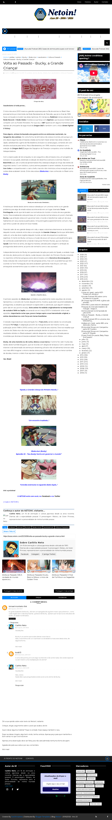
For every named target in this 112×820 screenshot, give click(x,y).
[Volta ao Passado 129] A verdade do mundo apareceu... (12, 577)
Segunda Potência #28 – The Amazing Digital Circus (90, 153)
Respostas (14, 623)
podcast (92, 775)
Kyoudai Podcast (85, 782)
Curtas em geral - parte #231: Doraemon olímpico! (92, 293)
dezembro (86, 281)
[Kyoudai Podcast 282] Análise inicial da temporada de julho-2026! (97, 208)
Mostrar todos (106, 184)
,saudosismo (55, 73)
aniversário (82, 804)
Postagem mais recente (13, 591)
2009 (82, 366)
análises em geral (85, 789)
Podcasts (21, 37)
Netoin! (58, 817)
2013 (82, 357)
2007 (82, 371)
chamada (81, 775)
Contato (105, 2)
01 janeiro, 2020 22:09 (23, 668)
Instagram (35, 554)
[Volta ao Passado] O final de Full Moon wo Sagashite (63, 576)
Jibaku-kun (32, 57)
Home (5, 57)
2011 (82, 362)
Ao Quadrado (85, 150)
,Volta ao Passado (66, 73)
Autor (96, 2)
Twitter (57, 496)
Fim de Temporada (85, 793)
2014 (82, 355)
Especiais (75, 37)
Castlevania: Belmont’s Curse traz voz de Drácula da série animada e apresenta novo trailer (93, 144)
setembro (86, 288)
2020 (82, 268)
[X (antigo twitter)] (11, 2)
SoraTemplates (17, 817)
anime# (20, 527)
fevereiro (85, 351)
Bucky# (28, 527)
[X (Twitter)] (17, 789)
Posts (83, 191)
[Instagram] (7, 789)
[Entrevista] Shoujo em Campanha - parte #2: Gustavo (95, 328)
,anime (34, 73)
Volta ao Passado (49, 37)
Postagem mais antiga (64, 591)
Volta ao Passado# (62, 527)
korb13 (18, 652)
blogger (14, 597)
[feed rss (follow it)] (3, 2)
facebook (62, 597)
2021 (82, 266)
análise (12, 57)
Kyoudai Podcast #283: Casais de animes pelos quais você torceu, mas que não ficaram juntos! (93, 170)
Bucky (24, 57)
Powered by (50, 796)
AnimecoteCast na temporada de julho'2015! (94, 312)
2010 (82, 364)
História (88, 2)
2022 (82, 263)
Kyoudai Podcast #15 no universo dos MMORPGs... (95, 320)
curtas (80, 786)
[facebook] (15, 2)
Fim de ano (96, 804)
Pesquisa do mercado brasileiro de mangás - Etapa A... (94, 308)
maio (84, 344)
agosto (85, 290)
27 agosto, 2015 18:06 (23, 627)
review (99, 786)
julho (84, 339)
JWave (82, 140)
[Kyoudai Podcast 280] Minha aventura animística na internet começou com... (98, 228)
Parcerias (8, 37)
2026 (82, 255)
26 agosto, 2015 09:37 (16, 609)
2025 (82, 257)
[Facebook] (12, 789)
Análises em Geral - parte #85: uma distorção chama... (94, 324)
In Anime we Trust (87, 158)
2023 (82, 261)
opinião (90, 771)
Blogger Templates (42, 817)
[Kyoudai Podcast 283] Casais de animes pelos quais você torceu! (33, 49)
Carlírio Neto (20, 625)
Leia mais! (8, 786)
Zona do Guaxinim (87, 177)
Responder (12, 618)
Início (79, 2)
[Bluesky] (100, 816)
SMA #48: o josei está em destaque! (95, 305)
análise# (12, 527)
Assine (55, 789)
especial (99, 782)
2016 (82, 277)
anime (18, 57)
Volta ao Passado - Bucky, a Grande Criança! (94, 316)
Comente (104, 191)
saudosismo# (48, 527)
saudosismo (42, 57)
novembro (86, 284)
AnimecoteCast (84, 800)
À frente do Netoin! (13, 759)
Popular (93, 191)
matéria (90, 786)
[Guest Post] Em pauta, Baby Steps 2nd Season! (95, 336)
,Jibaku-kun (47, 73)
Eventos (8, 42)
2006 (82, 373)
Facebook (46, 496)
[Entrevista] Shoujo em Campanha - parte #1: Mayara (95, 332)
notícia (91, 778)
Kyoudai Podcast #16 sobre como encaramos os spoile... (94, 297)
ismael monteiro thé (18, 606)
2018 (82, 272)
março (84, 348)
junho (84, 342)
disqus (38, 597)
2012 (82, 360)
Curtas (95, 37)
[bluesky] (7, 2)
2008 (82, 368)
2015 (82, 279)
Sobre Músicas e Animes (88, 796)
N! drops (81, 778)
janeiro (84, 353)
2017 (82, 275)
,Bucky (40, 73)
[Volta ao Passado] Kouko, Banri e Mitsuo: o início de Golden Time (37, 577)
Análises (32, 37)
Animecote (70, 49)
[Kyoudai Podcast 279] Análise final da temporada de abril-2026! (97, 239)
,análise (29, 73)
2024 (82, 259)
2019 (82, 270)
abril (83, 346)
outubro (85, 286)
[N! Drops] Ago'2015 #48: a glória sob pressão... (95, 301)
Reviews (64, 37)
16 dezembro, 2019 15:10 (23, 655)
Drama (86, 37)
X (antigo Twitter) (48, 554)
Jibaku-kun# (37, 527)
